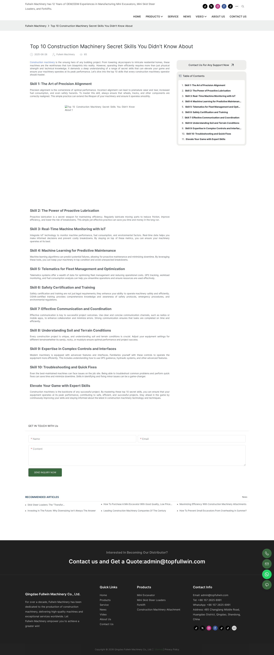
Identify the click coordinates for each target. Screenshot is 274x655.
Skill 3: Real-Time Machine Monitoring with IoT (210, 96)
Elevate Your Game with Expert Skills (205, 139)
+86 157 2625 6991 (218, 604)
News (244, 497)
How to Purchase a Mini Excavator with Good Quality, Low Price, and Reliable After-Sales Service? (138, 504)
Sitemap (158, 649)
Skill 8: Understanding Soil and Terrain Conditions (212, 123)
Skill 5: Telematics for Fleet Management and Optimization (213, 106)
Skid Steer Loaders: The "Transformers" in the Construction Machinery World (47, 504)
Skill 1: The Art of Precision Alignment (205, 85)
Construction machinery (42, 62)
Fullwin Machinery (35, 25)
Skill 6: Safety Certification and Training (206, 112)
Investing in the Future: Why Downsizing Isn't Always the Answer (62, 510)
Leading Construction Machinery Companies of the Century (135, 510)
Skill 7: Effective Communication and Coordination (212, 117)
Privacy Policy (172, 649)
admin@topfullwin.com (174, 561)
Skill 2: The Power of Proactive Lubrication (208, 90)
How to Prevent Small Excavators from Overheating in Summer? (213, 510)
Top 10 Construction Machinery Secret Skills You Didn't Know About (92, 25)
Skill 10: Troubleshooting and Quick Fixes (208, 133)
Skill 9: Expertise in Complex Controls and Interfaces (213, 128)
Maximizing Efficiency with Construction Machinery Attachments (212, 504)
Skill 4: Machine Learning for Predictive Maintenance (213, 101)
